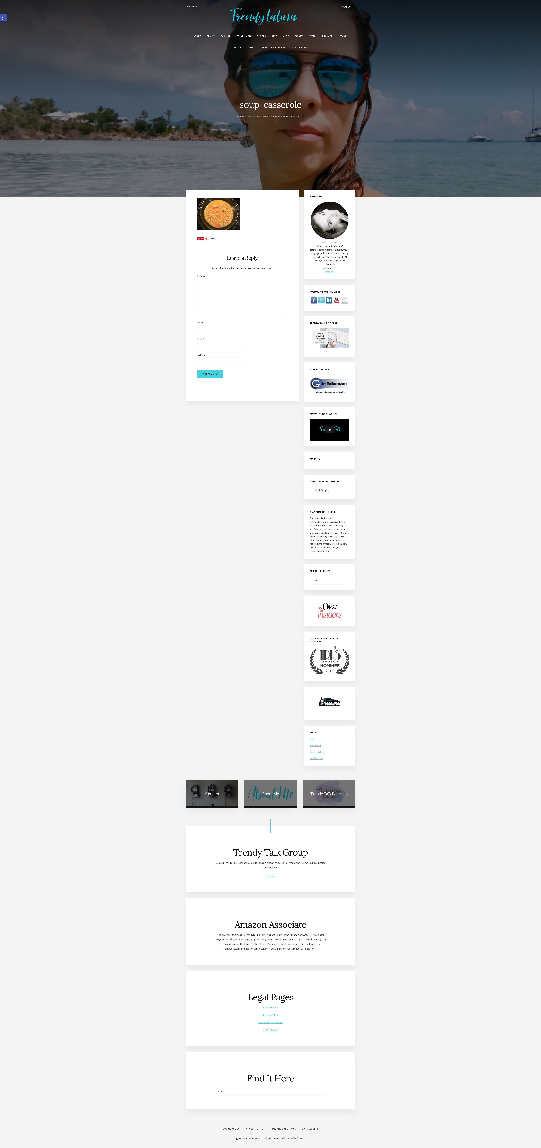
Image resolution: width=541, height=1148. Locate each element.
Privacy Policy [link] (270, 1015)
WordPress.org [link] (316, 758)
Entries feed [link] (315, 745)
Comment (202, 276)
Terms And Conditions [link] (270, 1022)
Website (201, 355)
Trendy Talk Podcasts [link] (329, 793)
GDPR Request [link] (270, 1029)
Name (200, 322)
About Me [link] (270, 793)
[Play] (329, 429)
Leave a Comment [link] (293, 116)
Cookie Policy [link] (270, 1007)
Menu (347, 7)
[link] (3, 17)
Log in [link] (312, 739)
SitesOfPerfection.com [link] (297, 1138)
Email (200, 339)
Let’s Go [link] (270, 876)
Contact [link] (212, 793)
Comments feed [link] (317, 752)
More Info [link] (329, 272)
